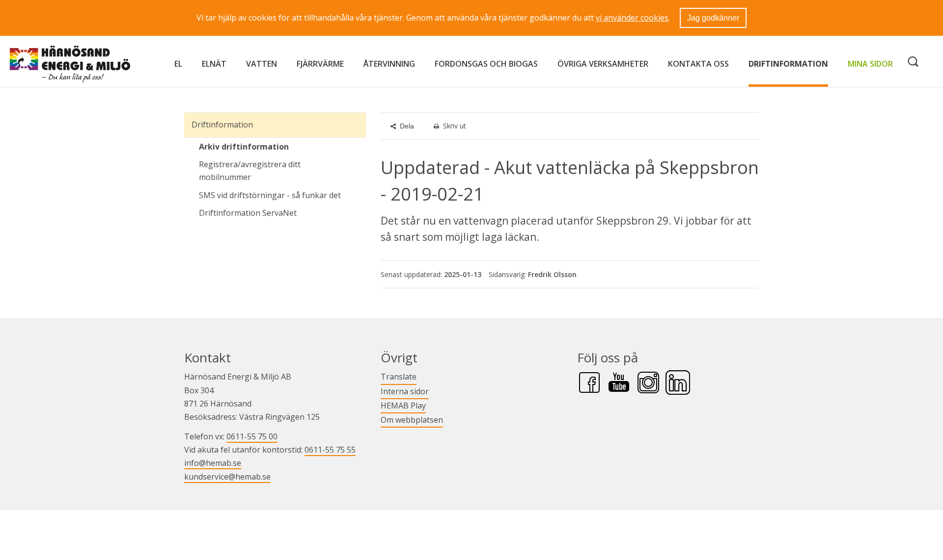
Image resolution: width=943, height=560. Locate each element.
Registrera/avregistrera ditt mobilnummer (250, 170)
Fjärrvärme (320, 63)
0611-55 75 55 (330, 449)
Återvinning (389, 63)
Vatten (261, 63)
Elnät (214, 63)
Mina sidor (870, 63)
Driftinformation (788, 63)
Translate (398, 376)
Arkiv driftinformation (244, 146)
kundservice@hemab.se (227, 476)
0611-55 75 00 (251, 436)
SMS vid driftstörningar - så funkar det (270, 195)
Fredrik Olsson (552, 274)
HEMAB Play (403, 405)
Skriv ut (454, 125)
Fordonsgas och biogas (486, 63)
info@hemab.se (212, 463)
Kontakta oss (698, 63)
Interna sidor (405, 391)
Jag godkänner (713, 18)
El (178, 63)
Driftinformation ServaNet (282, 212)
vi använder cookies (632, 17)
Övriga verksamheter (602, 63)
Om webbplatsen (412, 419)
